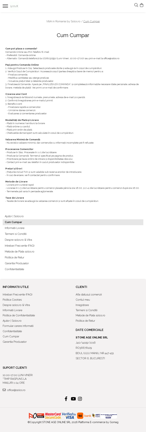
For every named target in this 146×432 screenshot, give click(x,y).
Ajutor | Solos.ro (14, 216)
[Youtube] (73, 399)
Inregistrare (82, 305)
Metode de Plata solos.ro (19, 251)
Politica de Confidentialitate (19, 315)
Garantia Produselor (17, 263)
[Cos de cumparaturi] (141, 5)
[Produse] (6, 7)
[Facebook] (66, 399)
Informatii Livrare (14, 228)
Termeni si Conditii (16, 234)
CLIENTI (81, 287)
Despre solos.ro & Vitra (18, 239)
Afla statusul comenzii (89, 294)
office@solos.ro (16, 390)
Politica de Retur (14, 257)
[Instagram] (80, 399)
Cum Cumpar (91, 21)
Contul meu (83, 299)
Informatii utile (16, 287)
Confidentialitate (14, 269)
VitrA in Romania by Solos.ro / (64, 21)
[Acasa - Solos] (24, 6)
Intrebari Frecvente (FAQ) (20, 245)
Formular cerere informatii (18, 326)
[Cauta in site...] (136, 5)
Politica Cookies (12, 299)
